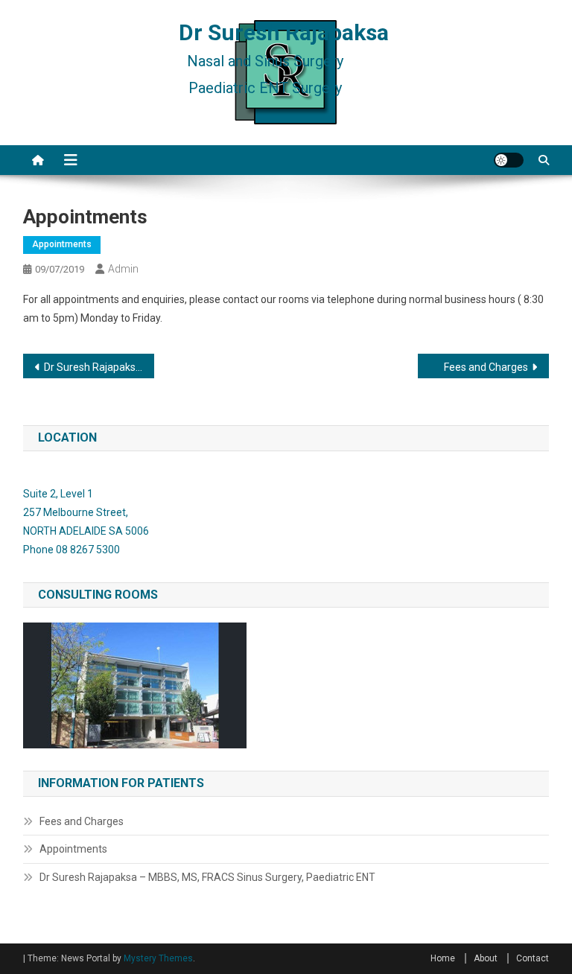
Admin (123, 269)
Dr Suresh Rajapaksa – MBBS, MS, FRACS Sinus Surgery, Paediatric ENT (99, 367)
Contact (532, 958)
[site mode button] (509, 160)
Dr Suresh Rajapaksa (284, 32)
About (486, 958)
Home (442, 958)
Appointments (62, 244)
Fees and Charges (486, 367)
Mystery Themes (158, 958)
